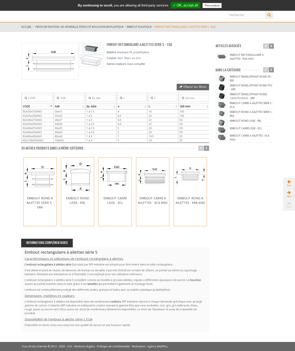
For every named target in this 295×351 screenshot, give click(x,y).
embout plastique (139, 27)
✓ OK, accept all (185, 5)
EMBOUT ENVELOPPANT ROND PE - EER (251, 78)
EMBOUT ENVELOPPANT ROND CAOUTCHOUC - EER (248, 96)
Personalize (212, 5)
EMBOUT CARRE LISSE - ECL (115, 200)
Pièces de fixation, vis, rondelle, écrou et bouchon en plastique (79, 27)
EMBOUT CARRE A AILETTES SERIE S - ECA (251, 105)
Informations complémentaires (47, 243)
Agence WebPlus (157, 346)
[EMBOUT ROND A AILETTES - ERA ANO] (190, 176)
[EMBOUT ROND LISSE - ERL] (77, 176)
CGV (69, 346)
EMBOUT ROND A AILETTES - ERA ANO (190, 200)
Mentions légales (84, 346)
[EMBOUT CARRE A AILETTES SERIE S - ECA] (222, 105)
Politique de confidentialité (113, 346)
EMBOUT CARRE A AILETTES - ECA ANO (153, 200)
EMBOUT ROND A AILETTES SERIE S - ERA (40, 202)
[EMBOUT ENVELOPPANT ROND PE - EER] (222, 78)
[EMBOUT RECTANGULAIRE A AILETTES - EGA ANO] (222, 56)
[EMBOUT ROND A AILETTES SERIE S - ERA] (40, 176)
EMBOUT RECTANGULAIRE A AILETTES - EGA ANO (247, 57)
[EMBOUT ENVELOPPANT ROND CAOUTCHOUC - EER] (222, 96)
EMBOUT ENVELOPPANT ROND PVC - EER (251, 87)
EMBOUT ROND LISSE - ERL (77, 200)
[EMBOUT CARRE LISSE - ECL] (115, 176)
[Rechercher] (269, 15)
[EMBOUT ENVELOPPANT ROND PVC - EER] (222, 87)
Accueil (26, 27)
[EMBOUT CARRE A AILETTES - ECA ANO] (152, 176)
